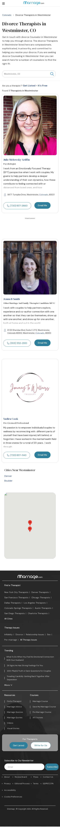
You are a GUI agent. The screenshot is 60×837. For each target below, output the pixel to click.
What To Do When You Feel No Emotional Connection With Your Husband (30, 658)
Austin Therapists (43, 608)
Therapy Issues (12, 627)
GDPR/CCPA (48, 783)
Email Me (42, 205)
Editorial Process (22, 783)
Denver (8, 476)
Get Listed (18, 745)
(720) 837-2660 (19, 205)
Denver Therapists (40, 592)
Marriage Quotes (14, 717)
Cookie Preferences (13, 796)
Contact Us (48, 777)
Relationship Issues (35, 634)
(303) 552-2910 (18, 343)
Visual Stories (13, 728)
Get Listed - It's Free (35, 85)
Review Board (21, 777)
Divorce (19, 634)
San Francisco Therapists (16, 597)
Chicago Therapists (40, 597)
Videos (10, 723)
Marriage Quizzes (15, 712)
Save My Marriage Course (44, 706)
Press (35, 777)
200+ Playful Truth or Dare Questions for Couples (29, 671)
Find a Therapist (12, 585)
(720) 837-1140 (18, 455)
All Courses (38, 717)
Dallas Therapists (12, 602)
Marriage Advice (14, 706)
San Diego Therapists (14, 613)
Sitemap (10, 809)
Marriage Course (40, 701)
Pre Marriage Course (42, 712)
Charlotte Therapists (38, 613)
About (7, 777)
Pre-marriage (10, 639)
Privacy (7, 783)
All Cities (8, 618)
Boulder (8, 480)
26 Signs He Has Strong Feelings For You (25, 665)
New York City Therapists (16, 592)
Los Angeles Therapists (35, 602)
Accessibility (10, 790)
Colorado (43, 194)
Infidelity (8, 634)
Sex (49, 634)
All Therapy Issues (28, 639)
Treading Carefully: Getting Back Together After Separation (28, 678)
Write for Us (40, 745)
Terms (35, 783)
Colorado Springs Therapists (18, 608)
